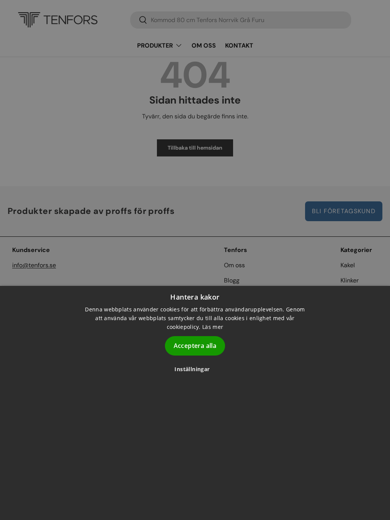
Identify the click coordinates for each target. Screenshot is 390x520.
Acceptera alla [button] (195, 345)
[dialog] (195, 403)
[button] (194, 369)
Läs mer (212, 326)
